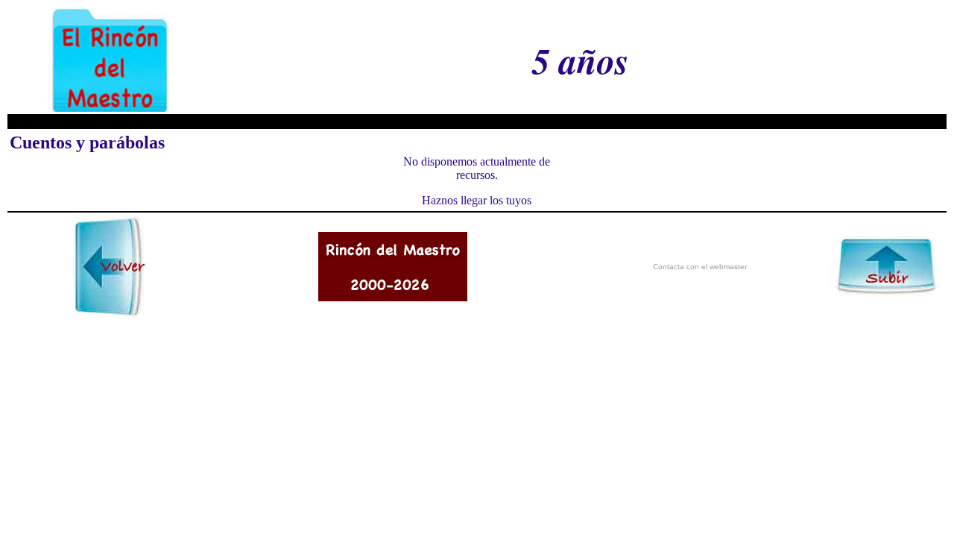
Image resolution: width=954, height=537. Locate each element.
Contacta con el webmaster (700, 267)
